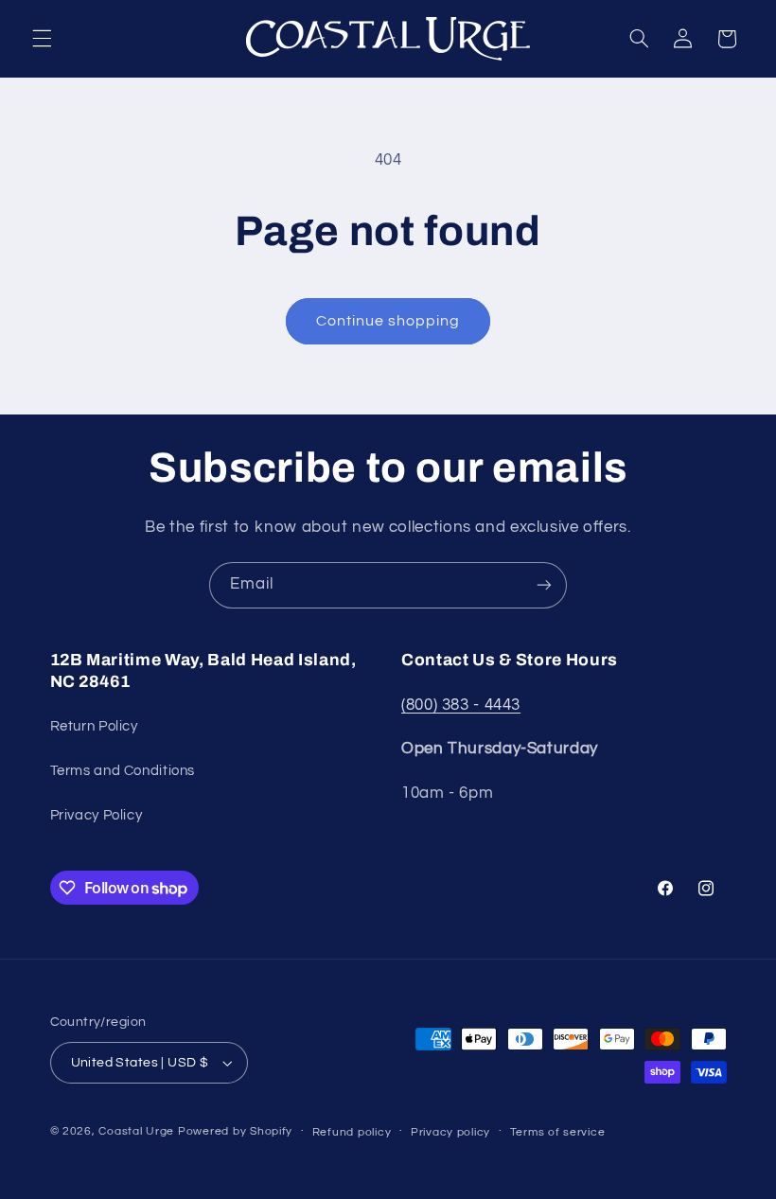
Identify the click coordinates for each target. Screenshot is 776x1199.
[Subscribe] (544, 585)
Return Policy (94, 726)
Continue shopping (388, 320)
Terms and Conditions (123, 771)
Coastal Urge (136, 1131)
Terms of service (558, 1132)
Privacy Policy (96, 815)
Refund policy (352, 1132)
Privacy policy (450, 1132)
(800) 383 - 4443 (460, 705)
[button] (41, 39)
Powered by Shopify (235, 1131)
